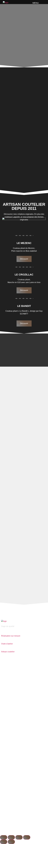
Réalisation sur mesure (10, 636)
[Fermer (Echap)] (26, 837)
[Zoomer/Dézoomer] (3, 837)
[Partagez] (19, 837)
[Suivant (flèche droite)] (11, 842)
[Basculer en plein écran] (11, 837)
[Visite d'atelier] (2, 641)
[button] (42, 2)
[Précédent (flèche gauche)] (3, 842)
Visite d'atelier (7, 644)
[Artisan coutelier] (2, 649)
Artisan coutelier (8, 652)
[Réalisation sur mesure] (2, 633)
